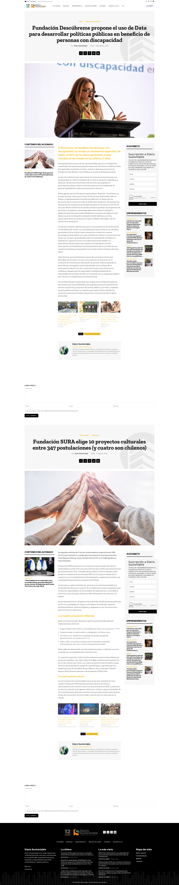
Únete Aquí (142, 204)
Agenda (129, 245)
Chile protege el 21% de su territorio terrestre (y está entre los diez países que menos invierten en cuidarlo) (114, 864)
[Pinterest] (89, 53)
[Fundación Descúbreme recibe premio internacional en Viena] (89, 307)
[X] (151, 1)
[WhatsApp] (94, 53)
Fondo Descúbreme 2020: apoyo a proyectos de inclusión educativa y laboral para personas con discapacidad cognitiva (110, 319)
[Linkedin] (98, 53)
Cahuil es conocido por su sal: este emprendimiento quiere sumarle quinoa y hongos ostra (134, 225)
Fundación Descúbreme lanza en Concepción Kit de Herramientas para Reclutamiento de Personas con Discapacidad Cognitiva (67, 319)
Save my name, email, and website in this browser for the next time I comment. (52, 411)
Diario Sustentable (80, 46)
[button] (123, 6)
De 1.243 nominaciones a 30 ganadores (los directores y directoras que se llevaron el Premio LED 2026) (114, 872)
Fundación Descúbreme (92, 334)
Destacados (28, 170)
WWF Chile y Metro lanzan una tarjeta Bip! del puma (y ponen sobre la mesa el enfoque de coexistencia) (113, 855)
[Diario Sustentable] (65, 350)
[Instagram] (149, 1)
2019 (81, 21)
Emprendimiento (132, 218)
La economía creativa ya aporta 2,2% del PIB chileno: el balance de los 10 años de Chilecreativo (135, 238)
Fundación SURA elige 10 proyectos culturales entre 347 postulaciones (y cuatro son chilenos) (39, 175)
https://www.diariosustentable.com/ (82, 347)
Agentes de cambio (93, 21)
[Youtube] (153, 1)
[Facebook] (146, 1)
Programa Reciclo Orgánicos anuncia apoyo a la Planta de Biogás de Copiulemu (55, 372)
